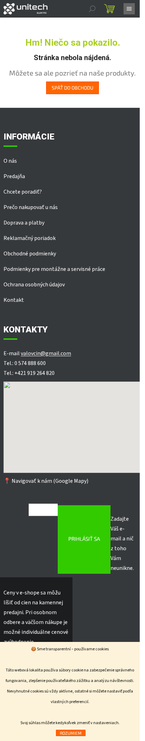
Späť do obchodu (72, 88)
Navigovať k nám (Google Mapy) (50, 481)
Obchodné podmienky (30, 254)
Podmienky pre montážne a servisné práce (54, 269)
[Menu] (129, 9)
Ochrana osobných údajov (34, 284)
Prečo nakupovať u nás (31, 207)
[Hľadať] (92, 9)
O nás (10, 161)
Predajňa (14, 176)
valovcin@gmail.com (46, 353)
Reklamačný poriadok (30, 238)
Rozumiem (71, 732)
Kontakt (14, 300)
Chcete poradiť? (23, 192)
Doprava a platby (24, 223)
